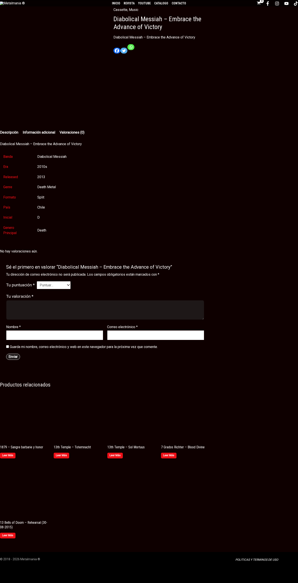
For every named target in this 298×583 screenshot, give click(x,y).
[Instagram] (277, 3)
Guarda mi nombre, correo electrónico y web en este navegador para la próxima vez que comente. (84, 347)
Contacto (179, 3)
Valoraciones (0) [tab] (72, 132)
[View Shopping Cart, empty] (258, 3)
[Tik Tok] (296, 3)
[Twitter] (123, 52)
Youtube (144, 3)
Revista (129, 3)
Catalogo (161, 3)
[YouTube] (286, 3)
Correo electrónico (122, 327)
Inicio (116, 3)
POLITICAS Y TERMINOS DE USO (256, 559)
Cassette (120, 10)
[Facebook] (267, 3)
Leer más (7, 455)
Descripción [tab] (9, 132)
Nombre (13, 327)
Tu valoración (19, 296)
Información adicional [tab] (39, 132)
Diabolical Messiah (52, 157)
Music (133, 10)
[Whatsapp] (130, 49)
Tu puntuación (20, 284)
